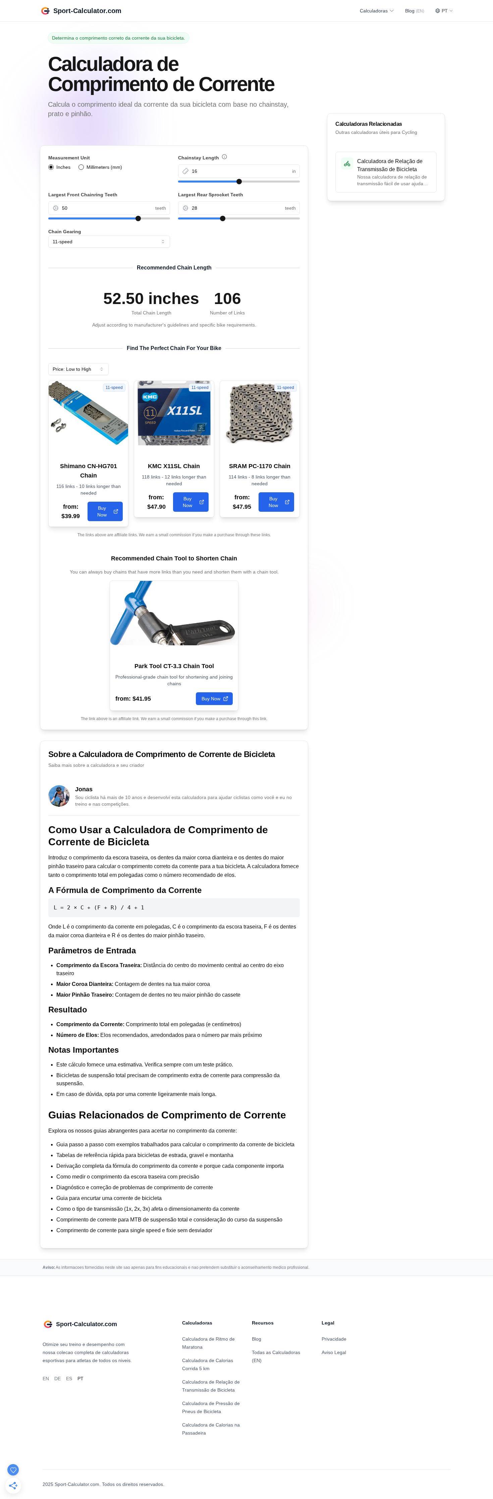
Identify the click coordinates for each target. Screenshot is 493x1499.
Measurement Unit (69, 157)
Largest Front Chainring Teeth (82, 194)
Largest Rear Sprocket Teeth (210, 194)
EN (46, 1378)
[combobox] (109, 242)
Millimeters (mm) (104, 167)
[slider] (239, 181)
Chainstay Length (234, 158)
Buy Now (102, 511)
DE (57, 1378)
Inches (63, 167)
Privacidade (334, 1339)
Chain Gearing (64, 231)
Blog (414, 10)
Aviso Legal (334, 1352)
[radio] (51, 167)
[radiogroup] (109, 167)
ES (69, 1378)
